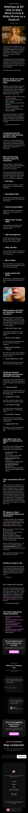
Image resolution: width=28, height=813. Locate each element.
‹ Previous (12, 23)
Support (14, 784)
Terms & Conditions (14, 789)
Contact (14, 781)
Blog (14, 787)
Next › (17, 23)
